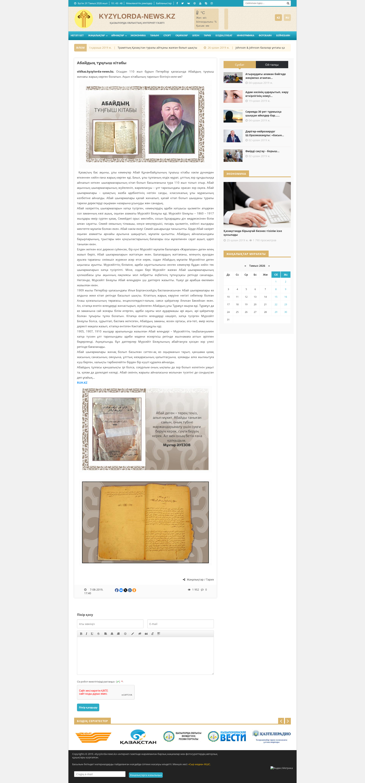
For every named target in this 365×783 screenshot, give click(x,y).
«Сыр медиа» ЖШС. (199, 764)
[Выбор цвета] (132, 634)
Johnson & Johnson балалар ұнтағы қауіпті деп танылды (259, 47)
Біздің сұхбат (224, 35)
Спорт (167, 35)
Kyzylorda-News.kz (137, 16)
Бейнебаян (283, 35)
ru (287, 17)
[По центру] (112, 634)
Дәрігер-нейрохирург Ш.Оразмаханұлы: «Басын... (264, 133)
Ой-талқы (272, 64)
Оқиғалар (181, 35)
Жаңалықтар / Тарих (200, 579)
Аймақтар (117, 35)
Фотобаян (265, 35)
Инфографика (245, 35)
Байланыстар (164, 3)
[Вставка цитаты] (146, 634)
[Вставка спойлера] (159, 634)
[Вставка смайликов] (125, 634)
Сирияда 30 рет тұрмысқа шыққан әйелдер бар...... (263, 113)
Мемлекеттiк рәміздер (139, 3)
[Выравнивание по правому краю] (118, 634)
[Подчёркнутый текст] (92, 634)
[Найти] (288, 3)
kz (278, 17)
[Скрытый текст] (140, 634)
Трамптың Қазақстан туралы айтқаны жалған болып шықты (145, 47)
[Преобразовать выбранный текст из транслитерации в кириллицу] (152, 634)
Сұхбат (239, 64)
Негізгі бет (77, 35)
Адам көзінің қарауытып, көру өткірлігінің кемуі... (266, 94)
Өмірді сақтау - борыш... (262, 151)
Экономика (138, 35)
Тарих (207, 35)
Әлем (195, 35)
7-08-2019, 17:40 (93, 591)
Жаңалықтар (96, 35)
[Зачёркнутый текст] (98, 634)
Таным (154, 35)
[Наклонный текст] (86, 634)
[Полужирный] (81, 634)
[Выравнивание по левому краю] (105, 634)
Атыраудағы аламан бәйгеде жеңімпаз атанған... (265, 76)
